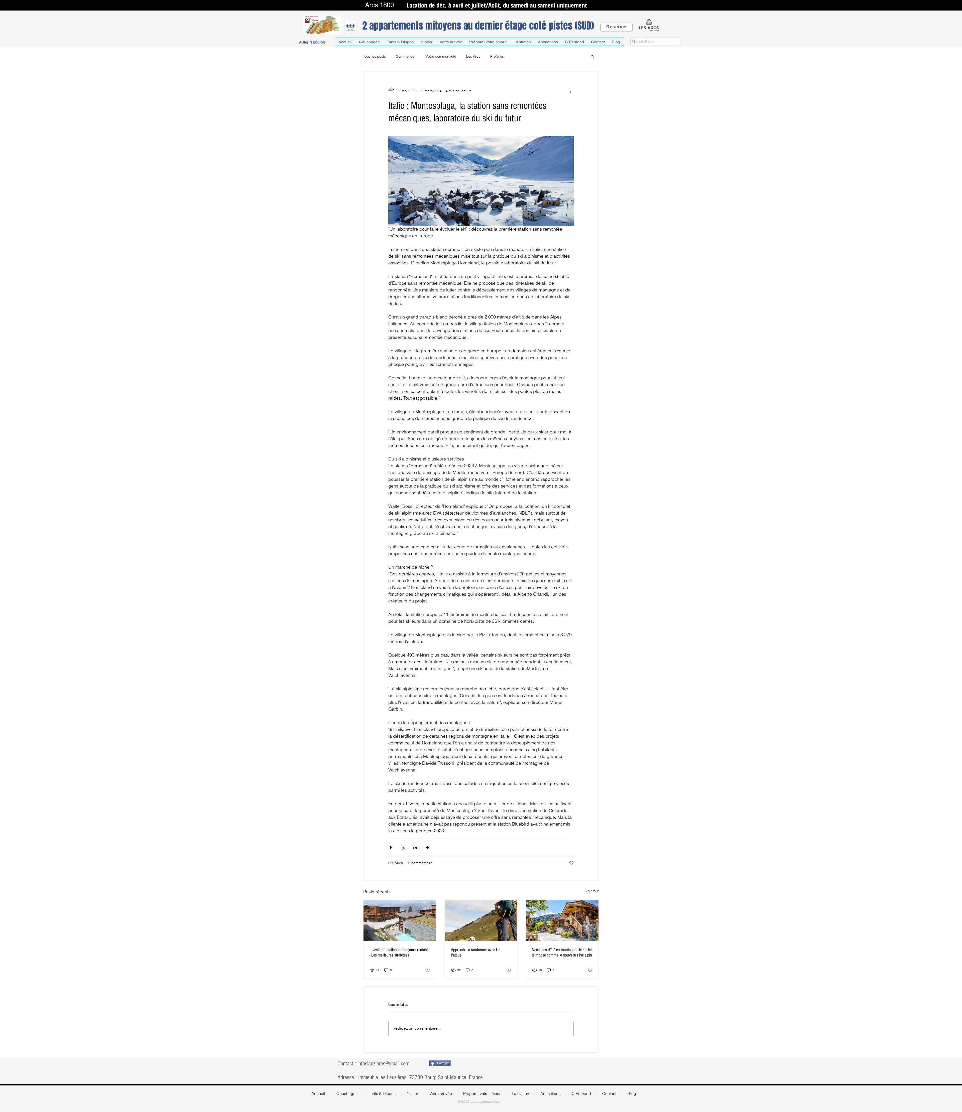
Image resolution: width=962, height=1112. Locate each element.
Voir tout (592, 891)
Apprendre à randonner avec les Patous (475, 952)
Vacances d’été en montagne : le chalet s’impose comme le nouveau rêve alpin (562, 952)
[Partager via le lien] (427, 847)
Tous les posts (374, 56)
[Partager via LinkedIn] (415, 847)
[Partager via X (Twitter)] (403, 847)
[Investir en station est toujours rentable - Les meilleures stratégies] (400, 920)
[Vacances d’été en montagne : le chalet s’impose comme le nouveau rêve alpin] (562, 920)
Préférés (497, 56)
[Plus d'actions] (571, 91)
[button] (592, 57)
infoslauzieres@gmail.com (383, 1063)
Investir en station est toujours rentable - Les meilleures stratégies (399, 952)
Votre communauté (441, 56)
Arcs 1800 (379, 5)
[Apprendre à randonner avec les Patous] (481, 920)
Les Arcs (473, 56)
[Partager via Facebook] (390, 847)
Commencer (406, 56)
